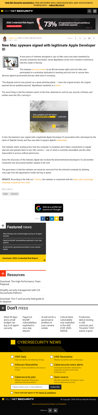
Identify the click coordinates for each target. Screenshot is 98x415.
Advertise (62, 404)
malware (14, 194)
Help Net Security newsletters (19, 3)
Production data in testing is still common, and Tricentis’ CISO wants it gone (86, 324)
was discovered (39, 69)
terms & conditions (47, 392)
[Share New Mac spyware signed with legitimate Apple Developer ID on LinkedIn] (85, 38)
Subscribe (55, 387)
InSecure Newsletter (26, 364)
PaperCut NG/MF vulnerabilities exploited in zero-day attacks (30, 324)
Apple (5, 194)
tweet (57, 85)
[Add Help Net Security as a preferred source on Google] (94, 38)
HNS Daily (20, 356)
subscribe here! (56, 5)
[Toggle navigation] (95, 11)
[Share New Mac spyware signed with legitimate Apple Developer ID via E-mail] (89, 38)
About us (54, 404)
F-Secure (37, 179)
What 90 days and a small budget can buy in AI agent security (11, 322)
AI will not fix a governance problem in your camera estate (48, 322)
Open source (61, 377)
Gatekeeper (62, 140)
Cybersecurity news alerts (68, 364)
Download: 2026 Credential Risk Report (20, 258)
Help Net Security (89, 399)
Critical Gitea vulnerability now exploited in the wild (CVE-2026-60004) (67, 324)
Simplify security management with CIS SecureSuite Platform (20, 291)
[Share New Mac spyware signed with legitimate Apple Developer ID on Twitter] (80, 38)
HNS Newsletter (63, 356)
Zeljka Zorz (13, 38)
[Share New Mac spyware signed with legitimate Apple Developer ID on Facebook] (75, 38)
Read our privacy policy (40, 404)
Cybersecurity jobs (25, 377)
